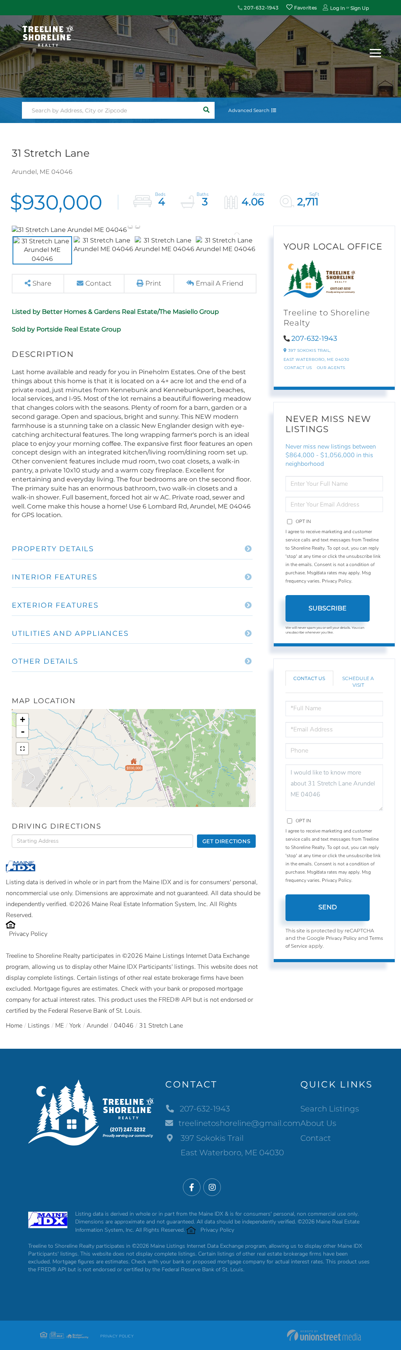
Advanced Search (248, 110)
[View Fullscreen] (22, 749)
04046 (124, 1025)
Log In (337, 8)
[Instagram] (212, 1187)
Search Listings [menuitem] (329, 1108)
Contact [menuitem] (315, 1138)
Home (14, 1025)
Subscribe (328, 608)
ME (59, 1025)
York (75, 1025)
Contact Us (298, 367)
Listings (39, 1025)
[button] (206, 110)
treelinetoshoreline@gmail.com (239, 1123)
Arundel (97, 1025)
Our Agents (331, 367)
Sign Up (359, 8)
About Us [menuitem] (318, 1123)
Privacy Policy (28, 934)
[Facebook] (191, 1187)
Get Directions (226, 841)
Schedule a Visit (358, 681)
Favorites (305, 8)
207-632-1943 (261, 8)
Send (327, 907)
